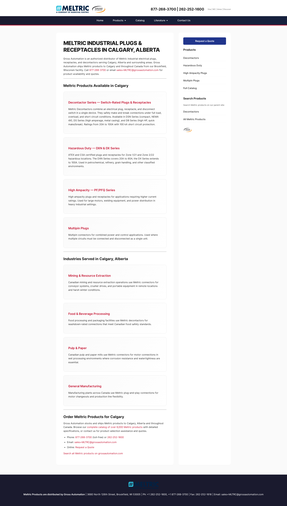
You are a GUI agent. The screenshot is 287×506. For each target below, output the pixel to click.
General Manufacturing (84, 386)
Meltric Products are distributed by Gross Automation (54, 494)
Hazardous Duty (192, 65)
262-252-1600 (115, 437)
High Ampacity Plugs (195, 72)
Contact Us (183, 20)
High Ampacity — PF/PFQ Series (91, 190)
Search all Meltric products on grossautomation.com (93, 453)
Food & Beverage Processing (89, 314)
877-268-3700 (97, 70)
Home (100, 20)
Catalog (140, 20)
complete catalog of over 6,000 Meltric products (114, 427)
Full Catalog (190, 88)
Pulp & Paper (77, 348)
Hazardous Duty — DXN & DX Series (94, 148)
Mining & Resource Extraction (89, 275)
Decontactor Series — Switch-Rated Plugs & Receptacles (109, 102)
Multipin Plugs (78, 228)
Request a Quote (84, 447)
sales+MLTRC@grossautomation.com (137, 70)
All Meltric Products (194, 119)
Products (118, 20)
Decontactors (191, 57)
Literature (159, 20)
